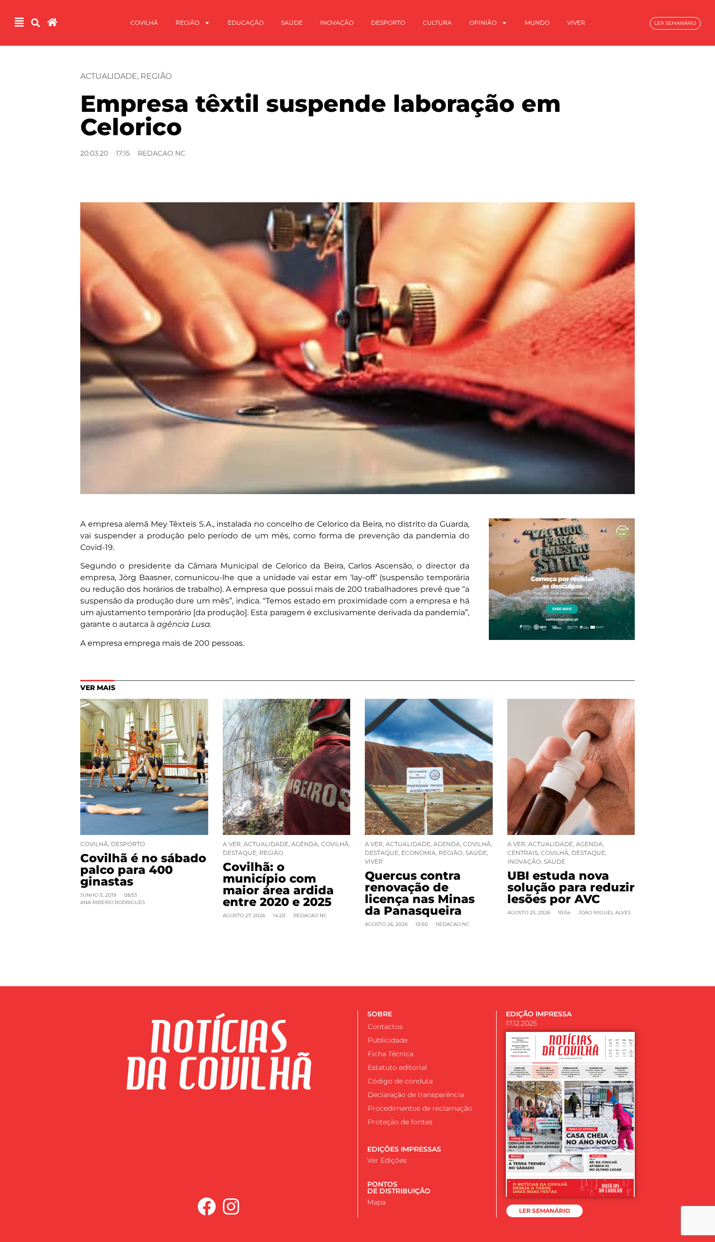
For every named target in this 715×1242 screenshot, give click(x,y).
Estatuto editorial (397, 1067)
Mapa (376, 1202)
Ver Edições (387, 1160)
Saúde (292, 22)
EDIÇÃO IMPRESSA (539, 1014)
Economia (418, 852)
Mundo (537, 22)
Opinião (483, 22)
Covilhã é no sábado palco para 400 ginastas (143, 869)
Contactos (385, 1026)
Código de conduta (400, 1081)
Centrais (522, 852)
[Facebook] (207, 1206)
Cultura (437, 22)
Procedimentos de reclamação (420, 1108)
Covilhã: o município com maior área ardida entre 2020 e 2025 (278, 884)
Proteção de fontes (400, 1122)
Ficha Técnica (390, 1053)
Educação (246, 22)
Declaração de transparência (416, 1094)
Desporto (388, 22)
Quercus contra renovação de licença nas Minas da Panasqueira (420, 893)
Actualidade (108, 76)
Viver (576, 22)
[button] (35, 23)
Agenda (304, 844)
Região (187, 22)
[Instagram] (231, 1206)
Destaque (239, 852)
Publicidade (388, 1040)
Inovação (337, 22)
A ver (232, 844)
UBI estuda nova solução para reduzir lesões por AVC (571, 887)
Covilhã (144, 22)
